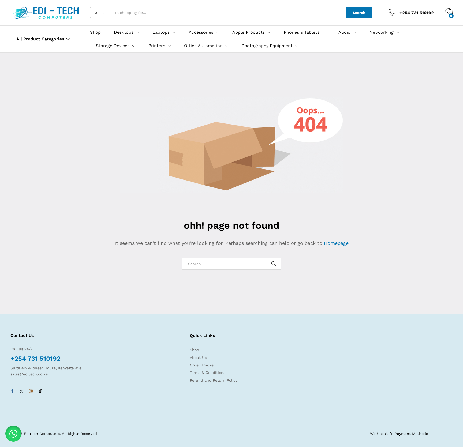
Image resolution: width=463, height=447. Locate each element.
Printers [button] (156, 46)
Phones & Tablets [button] (301, 32)
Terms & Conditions (207, 372)
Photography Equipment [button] (267, 46)
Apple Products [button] (248, 32)
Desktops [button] (123, 32)
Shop (95, 32)
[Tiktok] (40, 391)
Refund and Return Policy (213, 380)
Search (359, 12)
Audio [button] (344, 32)
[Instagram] (31, 391)
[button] (13, 434)
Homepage (336, 243)
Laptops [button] (161, 32)
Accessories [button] (201, 32)
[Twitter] (21, 391)
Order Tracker (202, 365)
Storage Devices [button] (112, 46)
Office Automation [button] (203, 46)
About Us (198, 357)
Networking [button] (381, 32)
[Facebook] (12, 391)
